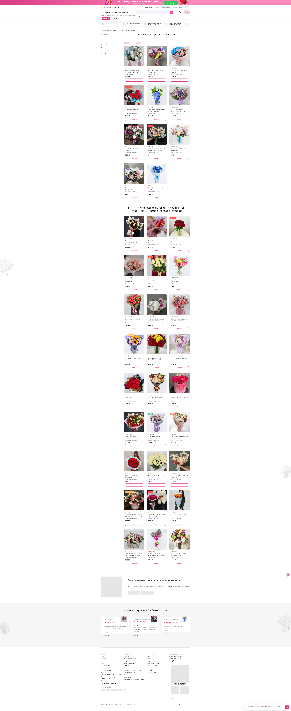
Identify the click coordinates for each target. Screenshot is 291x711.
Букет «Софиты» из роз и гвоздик (155, 398)
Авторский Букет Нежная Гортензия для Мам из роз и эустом (156, 320)
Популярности (171, 38)
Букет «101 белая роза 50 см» (156, 475)
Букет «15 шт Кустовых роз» (133, 319)
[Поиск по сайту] (171, 12)
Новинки (152, 16)
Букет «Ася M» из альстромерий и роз (131, 437)
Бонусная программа (130, 661)
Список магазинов (106, 665)
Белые (139, 43)
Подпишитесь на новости (179, 699)
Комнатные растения (153, 665)
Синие (133, 43)
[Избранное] (176, 12)
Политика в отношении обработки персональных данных (111, 673)
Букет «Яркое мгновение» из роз (157, 241)
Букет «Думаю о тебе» (154, 280)
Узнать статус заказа (130, 658)
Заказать (134, 80)
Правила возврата (129, 672)
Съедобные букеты (152, 661)
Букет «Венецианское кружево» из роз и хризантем (154, 437)
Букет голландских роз (132, 109)
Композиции (150, 670)
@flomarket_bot (176, 658)
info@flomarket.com (176, 661)
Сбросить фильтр (111, 60)
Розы (148, 668)
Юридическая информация (109, 683)
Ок (287, 707)
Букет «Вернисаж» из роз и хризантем (133, 188)
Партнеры (174, 7)
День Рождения (151, 672)
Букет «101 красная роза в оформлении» (133, 476)
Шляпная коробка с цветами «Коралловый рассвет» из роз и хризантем (179, 320)
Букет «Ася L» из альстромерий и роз (131, 241)
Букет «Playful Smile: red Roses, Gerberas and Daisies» (156, 359)
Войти (187, 12)
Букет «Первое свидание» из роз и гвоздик (179, 359)
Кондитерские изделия (153, 663)
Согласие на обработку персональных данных (108, 677)
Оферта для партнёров (108, 681)
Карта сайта (127, 677)
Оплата (168, 7)
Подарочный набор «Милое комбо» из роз (156, 515)
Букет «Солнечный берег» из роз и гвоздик (180, 280)
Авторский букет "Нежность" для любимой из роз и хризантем (157, 149)
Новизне (181, 38)
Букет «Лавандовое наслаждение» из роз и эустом (178, 110)
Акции (158, 16)
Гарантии (127, 665)
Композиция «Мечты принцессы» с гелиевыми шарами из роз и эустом (156, 554)
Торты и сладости (144, 16)
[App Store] (147, 593)
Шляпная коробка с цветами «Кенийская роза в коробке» (179, 398)
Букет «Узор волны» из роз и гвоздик (157, 188)
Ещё (188, 7)
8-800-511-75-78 (149, 7)
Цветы (148, 656)
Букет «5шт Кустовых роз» (179, 514)
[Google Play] (134, 593)
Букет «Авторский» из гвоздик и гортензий (132, 71)
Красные (127, 43)
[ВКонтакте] (180, 704)
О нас (157, 7)
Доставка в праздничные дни (132, 670)
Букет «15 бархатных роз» (178, 241)
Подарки (149, 658)
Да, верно (106, 18)
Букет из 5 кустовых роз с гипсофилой (133, 280)
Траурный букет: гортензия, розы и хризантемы (156, 110)
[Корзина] (180, 12)
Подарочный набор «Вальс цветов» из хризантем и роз (133, 554)
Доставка (162, 7)
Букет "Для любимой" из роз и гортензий (179, 476)
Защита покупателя (129, 663)
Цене (188, 38)
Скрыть (118, 35)
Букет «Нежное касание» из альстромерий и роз (179, 437)
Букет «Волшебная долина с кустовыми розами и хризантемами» (179, 554)
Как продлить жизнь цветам (132, 675)
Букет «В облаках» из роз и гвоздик (179, 71)
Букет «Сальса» (129, 397)
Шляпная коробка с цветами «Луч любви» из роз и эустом (134, 515)
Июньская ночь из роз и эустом (132, 359)
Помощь (126, 656)
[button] (189, 24)
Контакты (104, 658)
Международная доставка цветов (134, 679)
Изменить (114, 18)
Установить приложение (170, 2)
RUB (121, 7)
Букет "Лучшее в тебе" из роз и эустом (178, 149)
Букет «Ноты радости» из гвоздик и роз (155, 71)
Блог (102, 663)
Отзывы (181, 7)
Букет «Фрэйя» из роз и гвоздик (132, 149)
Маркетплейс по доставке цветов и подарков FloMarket (118, 704)
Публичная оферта (106, 670)
